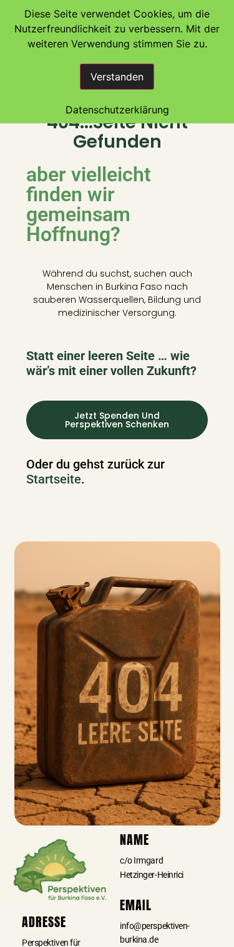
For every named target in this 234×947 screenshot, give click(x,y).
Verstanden (117, 76)
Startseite (53, 479)
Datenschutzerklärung (117, 109)
